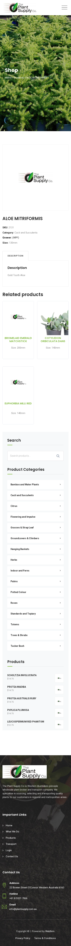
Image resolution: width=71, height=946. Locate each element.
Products (11, 837)
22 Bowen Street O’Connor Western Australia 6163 (36, 887)
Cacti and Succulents (26, 232)
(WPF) (15, 237)
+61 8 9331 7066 (18, 898)
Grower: (7, 237)
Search (14, 440)
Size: (5, 242)
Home (9, 825)
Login (9, 850)
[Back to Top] (64, 940)
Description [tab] (15, 256)
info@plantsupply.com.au (23, 909)
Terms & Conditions (45, 938)
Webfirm (49, 931)
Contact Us (12, 856)
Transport (11, 844)
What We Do (12, 831)
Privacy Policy (22, 938)
